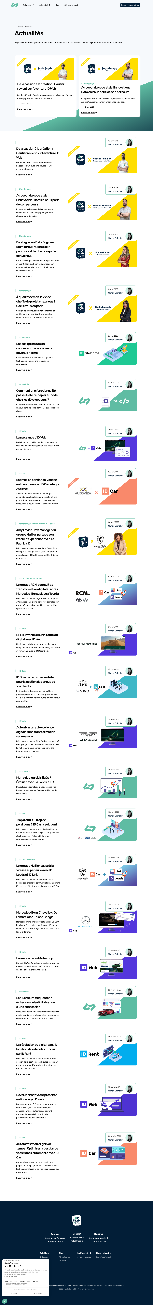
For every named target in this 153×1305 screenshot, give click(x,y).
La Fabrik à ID (45, 5)
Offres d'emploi (71, 5)
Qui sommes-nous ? (84, 1257)
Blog (57, 5)
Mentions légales (79, 1286)
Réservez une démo (130, 5)
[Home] (14, 5)
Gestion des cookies (94, 1286)
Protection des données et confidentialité (55, 1286)
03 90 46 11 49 (77, 1237)
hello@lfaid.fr (77, 1241)
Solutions (27, 5)
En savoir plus (24, 109)
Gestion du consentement (114, 1286)
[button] (55, 1234)
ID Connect (44, 1257)
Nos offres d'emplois (103, 1257)
